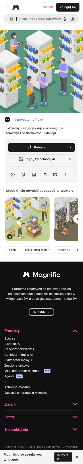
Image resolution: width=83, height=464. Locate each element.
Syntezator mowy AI (18, 360)
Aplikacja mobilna (17, 387)
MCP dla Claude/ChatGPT (27, 371)
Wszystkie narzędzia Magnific (25, 393)
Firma (9, 416)
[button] (41, 312)
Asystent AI (12, 344)
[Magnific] (41, 275)
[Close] (77, 457)
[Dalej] (77, 219)
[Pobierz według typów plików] (70, 147)
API (6, 382)
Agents (13, 376)
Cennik (48, 7)
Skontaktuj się (16, 429)
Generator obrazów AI (19, 349)
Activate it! (62, 457)
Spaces (9, 338)
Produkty (12, 330)
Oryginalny (30, 38)
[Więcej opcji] (65, 174)
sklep (12, 250)
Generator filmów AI (18, 355)
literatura (64, 250)
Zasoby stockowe (16, 366)
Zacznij (10, 404)
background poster (37, 250)
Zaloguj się (68, 7)
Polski (41, 312)
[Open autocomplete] (10, 19)
